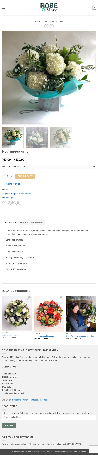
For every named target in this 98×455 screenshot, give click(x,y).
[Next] (91, 77)
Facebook (43, 400)
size (3, 166)
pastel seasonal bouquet (44, 336)
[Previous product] (51, 26)
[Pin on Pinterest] (18, 203)
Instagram (16, 400)
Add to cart (25, 176)
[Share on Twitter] (9, 203)
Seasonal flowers (25, 194)
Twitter (25, 400)
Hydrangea (10, 198)
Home (37, 22)
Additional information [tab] (31, 223)
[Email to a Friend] (13, 203)
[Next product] (46, 26)
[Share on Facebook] (4, 203)
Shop (46, 22)
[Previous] (7, 77)
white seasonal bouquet (11, 335)
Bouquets (58, 22)
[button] (3, 8)
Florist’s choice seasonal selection (80, 336)
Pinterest (33, 400)
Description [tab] (10, 223)
